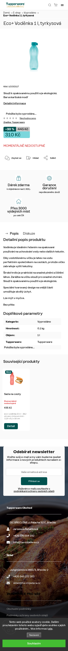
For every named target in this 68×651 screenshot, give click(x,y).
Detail (11, 426)
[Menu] (62, 5)
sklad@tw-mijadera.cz (26, 583)
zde (50, 628)
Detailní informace (14, 103)
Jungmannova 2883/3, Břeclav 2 (29, 569)
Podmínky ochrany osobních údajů (27, 615)
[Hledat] (49, 4)
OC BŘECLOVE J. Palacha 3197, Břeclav (33, 522)
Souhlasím (34, 643)
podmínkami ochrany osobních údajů (34, 491)
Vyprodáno (44, 321)
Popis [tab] (14, 233)
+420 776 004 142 (23, 535)
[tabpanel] (16, 400)
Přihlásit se (34, 481)
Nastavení (34, 635)
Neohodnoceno (28, 118)
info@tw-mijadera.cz (26, 542)
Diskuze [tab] (29, 233)
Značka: (14, 122)
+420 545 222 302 (23, 576)
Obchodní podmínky (19, 608)
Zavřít (57, 166)
